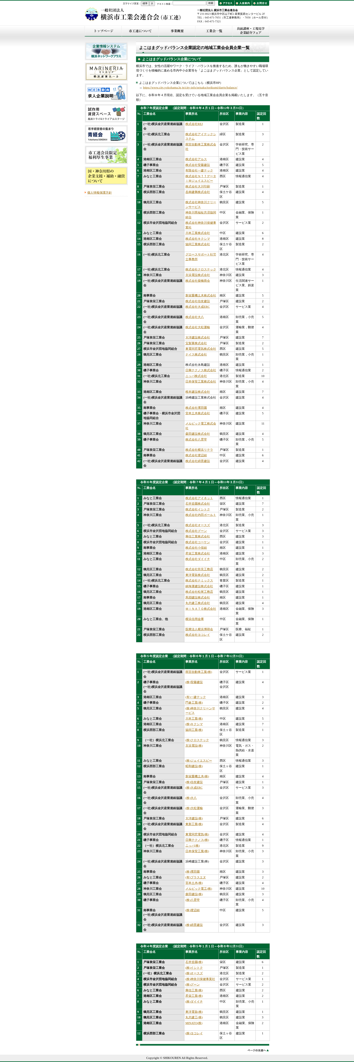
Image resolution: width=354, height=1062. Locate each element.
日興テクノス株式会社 (200, 370)
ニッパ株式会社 (196, 376)
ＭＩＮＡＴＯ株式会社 (200, 608)
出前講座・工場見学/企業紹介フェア (250, 31)
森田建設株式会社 (197, 433)
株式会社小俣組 (196, 547)
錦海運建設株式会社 (199, 586)
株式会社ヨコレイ (197, 634)
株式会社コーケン (197, 542)
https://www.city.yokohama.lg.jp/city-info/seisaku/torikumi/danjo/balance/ (190, 87)
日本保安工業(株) (197, 851)
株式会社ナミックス (199, 580)
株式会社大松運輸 (197, 327)
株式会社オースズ (197, 525)
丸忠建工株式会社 (197, 603)
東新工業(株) (194, 824)
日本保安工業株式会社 (200, 381)
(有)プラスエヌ (195, 877)
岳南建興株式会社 (197, 192)
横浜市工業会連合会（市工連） (133, 14)
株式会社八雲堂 (196, 439)
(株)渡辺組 (192, 910)
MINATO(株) (193, 1023)
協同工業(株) (194, 729)
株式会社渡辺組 (196, 455)
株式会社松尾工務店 (199, 591)
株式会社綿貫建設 (197, 461)
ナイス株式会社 (196, 354)
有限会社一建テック (199, 170)
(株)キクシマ (194, 724)
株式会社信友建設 (197, 301)
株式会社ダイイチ (197, 559)
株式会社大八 (194, 317)
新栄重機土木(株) (197, 776)
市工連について (140, 31)
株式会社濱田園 (196, 407)
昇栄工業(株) (194, 995)
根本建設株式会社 (197, 391)
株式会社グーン (196, 531)
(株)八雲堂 (192, 900)
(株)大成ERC (194, 787)
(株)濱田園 (192, 871)
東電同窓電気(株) (197, 834)
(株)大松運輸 (194, 808)
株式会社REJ (194, 124)
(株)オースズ (194, 973)
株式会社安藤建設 (197, 165)
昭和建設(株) (194, 766)
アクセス (226, 3)
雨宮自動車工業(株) (198, 672)
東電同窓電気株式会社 (200, 348)
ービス (190, 712)
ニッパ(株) (192, 845)
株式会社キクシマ (197, 238)
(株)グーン (192, 984)
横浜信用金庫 (194, 619)
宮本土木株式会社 (197, 413)
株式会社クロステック (200, 269)
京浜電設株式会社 (197, 275)
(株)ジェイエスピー (198, 760)
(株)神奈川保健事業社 (200, 979)
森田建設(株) (194, 894)
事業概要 (177, 31)
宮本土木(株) (194, 883)
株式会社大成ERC (197, 306)
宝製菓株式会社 (196, 343)
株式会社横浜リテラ (199, 449)
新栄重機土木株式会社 (200, 295)
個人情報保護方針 (99, 192)
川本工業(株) (194, 718)
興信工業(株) (194, 990)
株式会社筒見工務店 (199, 569)
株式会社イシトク (197, 509)
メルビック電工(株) (198, 888)
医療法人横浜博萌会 (199, 629)
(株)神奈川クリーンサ (200, 708)
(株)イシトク (194, 967)
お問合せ (260, 3)
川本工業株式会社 (197, 233)
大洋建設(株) (194, 818)
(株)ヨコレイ (194, 1033)
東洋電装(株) (194, 1011)
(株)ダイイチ (194, 1001)
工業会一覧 (213, 31)
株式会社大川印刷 (197, 186)
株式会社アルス (196, 159)
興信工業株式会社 (197, 536)
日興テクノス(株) (197, 840)
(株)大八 (191, 798)
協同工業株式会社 (197, 244)
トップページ (103, 31)
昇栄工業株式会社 (197, 553)
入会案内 (243, 3)
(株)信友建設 (194, 782)
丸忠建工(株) (194, 1017)
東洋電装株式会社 (197, 575)
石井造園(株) (194, 962)
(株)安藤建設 (194, 682)
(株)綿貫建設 (194, 925)
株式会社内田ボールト (200, 515)
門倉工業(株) (194, 702)
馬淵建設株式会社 (197, 597)
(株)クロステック (197, 740)
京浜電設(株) (194, 745)
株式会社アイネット (199, 498)
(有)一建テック (195, 697)
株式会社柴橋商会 (197, 280)
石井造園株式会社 (197, 503)
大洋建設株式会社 (197, 337)
